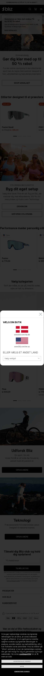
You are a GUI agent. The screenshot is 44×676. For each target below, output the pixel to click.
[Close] (40, 314)
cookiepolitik (25, 654)
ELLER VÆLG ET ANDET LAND (20, 352)
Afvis (22, 666)
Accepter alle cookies (22, 661)
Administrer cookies (22, 671)
